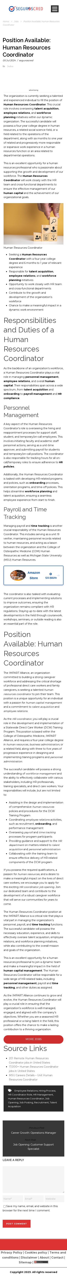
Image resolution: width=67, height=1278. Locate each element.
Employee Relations (26, 1090)
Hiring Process (47, 1090)
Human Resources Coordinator (26, 1098)
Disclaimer (29, 1257)
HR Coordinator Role (20, 1094)
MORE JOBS (34, 1039)
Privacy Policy (11, 1252)
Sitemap (25, 1262)
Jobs (16, 21)
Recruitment (41, 1102)
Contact (57, 1257)
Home (6, 21)
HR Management (43, 1094)
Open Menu (55, 8)
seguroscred (26, 60)
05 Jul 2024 (9, 60)
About (44, 1257)
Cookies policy (36, 1252)
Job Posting (26, 1102)
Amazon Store (44, 575)
